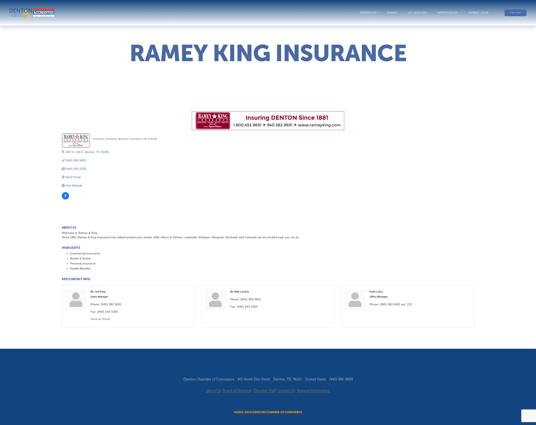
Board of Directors (237, 390)
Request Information (313, 390)
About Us (213, 390)
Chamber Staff (264, 390)
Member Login (478, 13)
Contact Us (286, 390)
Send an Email (100, 319)
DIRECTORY (515, 12)
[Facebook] (256, 401)
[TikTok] (279, 401)
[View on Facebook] (65, 198)
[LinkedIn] (271, 401)
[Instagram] (264, 401)
